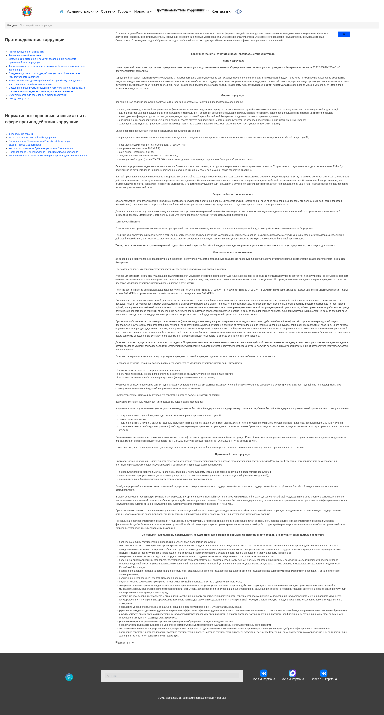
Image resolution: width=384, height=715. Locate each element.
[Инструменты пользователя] (344, 34)
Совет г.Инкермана (324, 679)
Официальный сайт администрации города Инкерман (196, 698)
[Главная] (62, 11)
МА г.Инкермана (264, 679)
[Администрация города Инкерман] (27, 10)
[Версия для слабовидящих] (238, 11)
